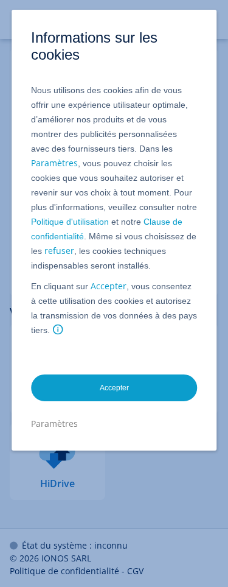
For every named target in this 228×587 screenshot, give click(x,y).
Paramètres (54, 163)
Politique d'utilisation (70, 222)
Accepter (108, 286)
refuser (59, 250)
